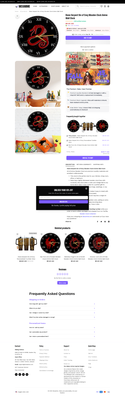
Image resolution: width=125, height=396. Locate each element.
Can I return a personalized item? (39, 336)
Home (16, 11)
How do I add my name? (36, 327)
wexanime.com (87, 216)
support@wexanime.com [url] (26, 364)
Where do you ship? (35, 308)
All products (23, 11)
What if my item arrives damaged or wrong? (42, 317)
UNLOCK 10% (63, 202)
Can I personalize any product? (38, 332)
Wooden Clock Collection (88, 214)
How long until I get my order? (38, 303)
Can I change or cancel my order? (39, 312)
